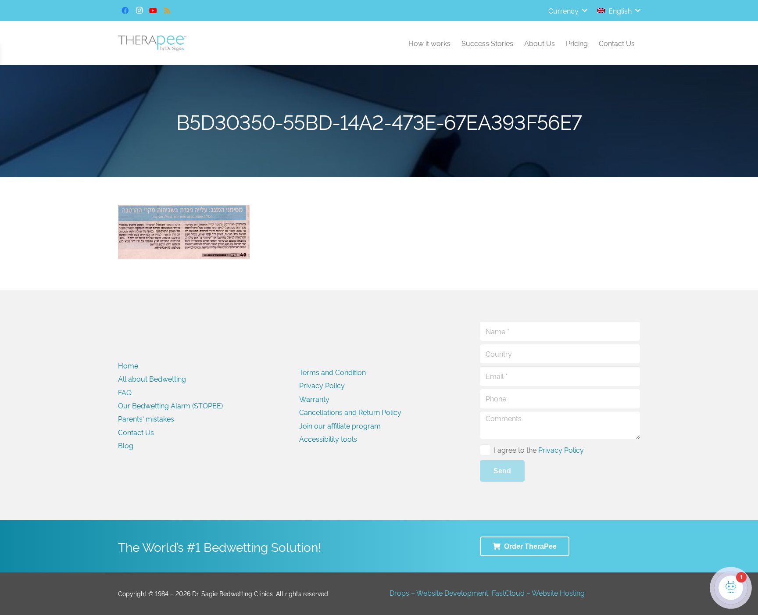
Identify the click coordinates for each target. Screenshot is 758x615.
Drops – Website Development (439, 592)
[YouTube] (153, 11)
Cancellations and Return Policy (350, 412)
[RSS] (167, 11)
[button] (567, 11)
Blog (125, 445)
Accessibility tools (328, 438)
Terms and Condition (332, 372)
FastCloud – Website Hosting (538, 592)
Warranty (314, 399)
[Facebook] (125, 11)
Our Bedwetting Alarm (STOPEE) (170, 405)
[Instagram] (139, 11)
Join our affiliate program (340, 425)
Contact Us (136, 432)
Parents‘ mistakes (146, 418)
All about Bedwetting (152, 378)
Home (128, 365)
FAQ (125, 392)
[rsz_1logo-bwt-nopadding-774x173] (152, 43)
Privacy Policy (322, 385)
